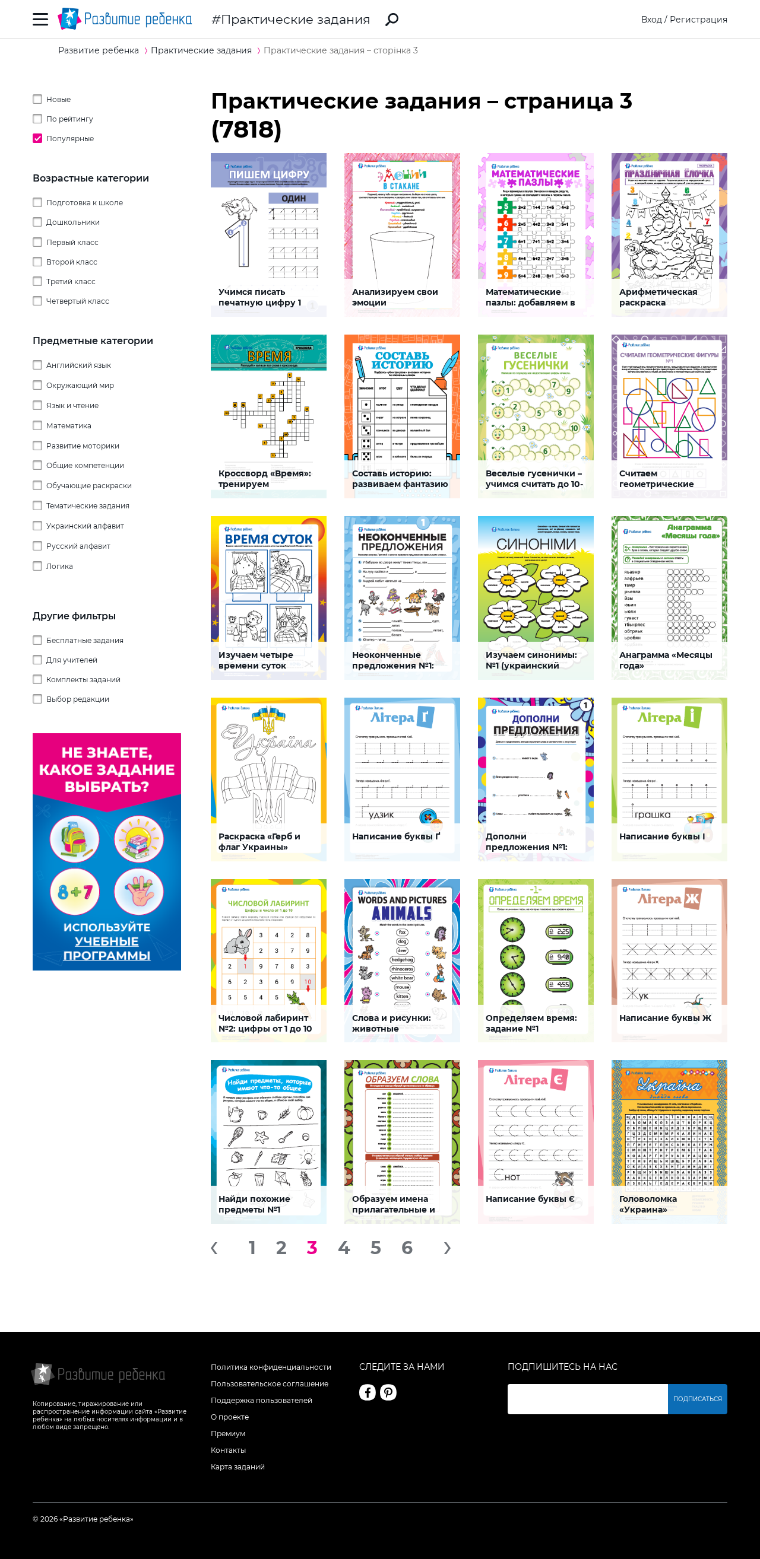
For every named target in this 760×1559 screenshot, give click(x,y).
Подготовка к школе (84, 202)
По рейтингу (69, 118)
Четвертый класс (77, 301)
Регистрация (698, 19)
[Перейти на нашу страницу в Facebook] (367, 1392)
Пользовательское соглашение (269, 1383)
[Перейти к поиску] (391, 19)
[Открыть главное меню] (41, 19)
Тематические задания (87, 505)
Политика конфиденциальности (271, 1367)
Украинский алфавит (85, 525)
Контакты (228, 1450)
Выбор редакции (77, 699)
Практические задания (295, 19)
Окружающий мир (80, 385)
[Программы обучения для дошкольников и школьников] (107, 967)
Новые (58, 99)
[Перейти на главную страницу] (124, 19)
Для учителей (71, 660)
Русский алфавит (78, 546)
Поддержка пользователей (261, 1400)
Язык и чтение (72, 405)
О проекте (230, 1416)
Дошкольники (73, 222)
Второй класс (71, 261)
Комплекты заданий (83, 679)
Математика (68, 425)
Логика (59, 566)
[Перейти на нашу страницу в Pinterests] (388, 1392)
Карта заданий (238, 1466)
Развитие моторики (82, 445)
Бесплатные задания (85, 640)
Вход (651, 19)
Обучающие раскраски (89, 485)
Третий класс (71, 281)
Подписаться (697, 1399)
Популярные (70, 138)
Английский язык (78, 365)
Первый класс (72, 242)
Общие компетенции (85, 465)
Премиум (228, 1433)
